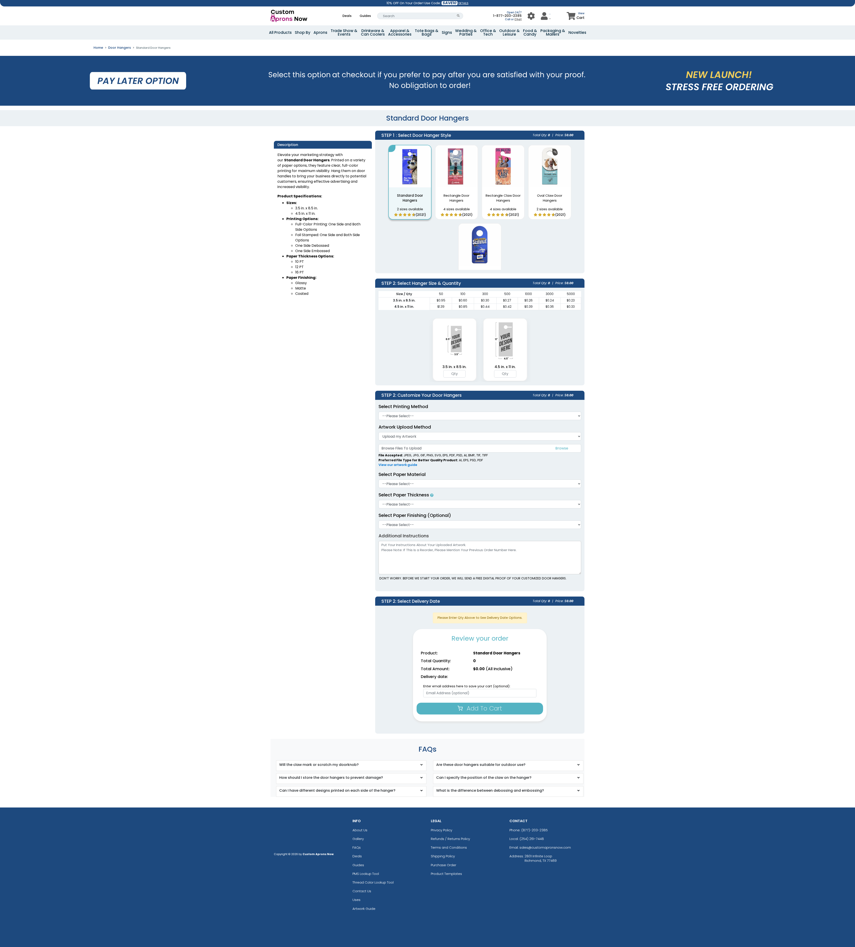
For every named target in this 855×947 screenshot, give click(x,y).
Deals (347, 16)
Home (98, 47)
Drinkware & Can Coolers (373, 32)
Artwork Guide (363, 908)
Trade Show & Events (344, 32)
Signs (447, 32)
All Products (280, 32)
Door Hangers (119, 47)
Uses (356, 899)
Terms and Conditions (449, 847)
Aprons (320, 32)
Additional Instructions (404, 536)
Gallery (358, 838)
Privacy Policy (441, 830)
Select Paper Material (402, 474)
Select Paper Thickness (404, 495)
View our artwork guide (398, 465)
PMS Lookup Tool (365, 873)
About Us (359, 830)
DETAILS (463, 3)
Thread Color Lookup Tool (373, 882)
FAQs (356, 847)
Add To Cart (483, 708)
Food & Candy (530, 32)
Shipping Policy (443, 856)
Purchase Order (443, 865)
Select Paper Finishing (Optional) (415, 515)
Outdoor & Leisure (509, 32)
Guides (365, 16)
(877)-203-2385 (534, 830)
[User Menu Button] (531, 16)
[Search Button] (458, 16)
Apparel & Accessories (399, 32)
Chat (518, 19)
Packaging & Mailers (552, 32)
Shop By (302, 32)
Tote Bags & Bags (426, 32)
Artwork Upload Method (405, 427)
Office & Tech (488, 32)
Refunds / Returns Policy (450, 838)
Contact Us (361, 891)
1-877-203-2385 (507, 15)
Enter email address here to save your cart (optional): (466, 686)
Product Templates (446, 873)
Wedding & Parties (466, 32)
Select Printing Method (403, 406)
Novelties (577, 32)
